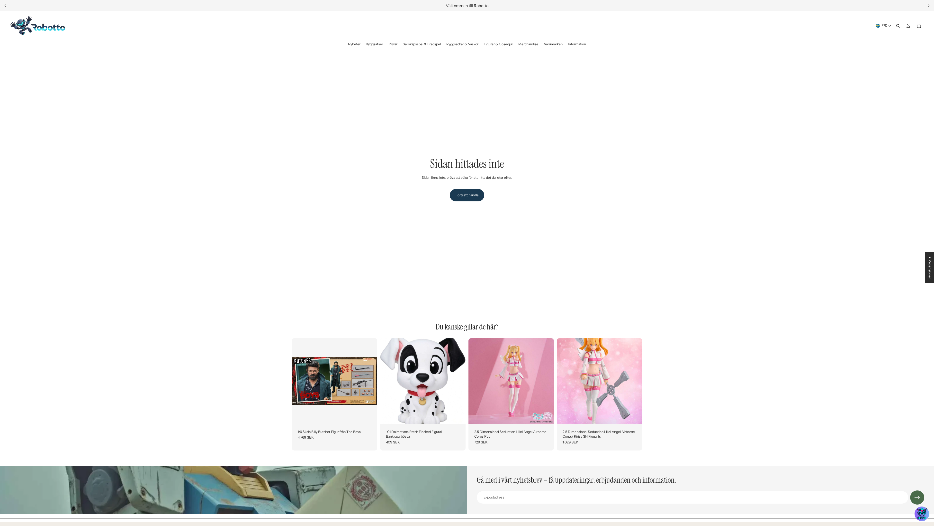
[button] (922, 514)
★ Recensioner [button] (930, 267)
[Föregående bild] (5, 5)
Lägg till (550, 416)
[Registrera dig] (917, 497)
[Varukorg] (919, 25)
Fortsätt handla (467, 195)
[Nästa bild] (928, 5)
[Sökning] (898, 25)
